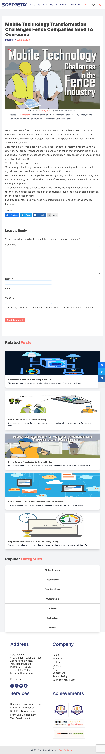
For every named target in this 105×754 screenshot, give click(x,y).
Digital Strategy (52, 570)
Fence (82, 114)
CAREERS (76, 4)
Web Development (20, 718)
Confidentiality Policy (63, 680)
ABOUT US (34, 4)
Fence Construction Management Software (44, 118)
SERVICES (61, 4)
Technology (24, 114)
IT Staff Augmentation (22, 707)
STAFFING (48, 4)
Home (55, 655)
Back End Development (23, 711)
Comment (11, 244)
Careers (56, 665)
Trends (52, 627)
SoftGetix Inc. (66, 750)
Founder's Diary (52, 589)
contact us (24, 200)
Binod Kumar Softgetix (66, 110)
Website (9, 298)
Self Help (52, 608)
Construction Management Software (56, 114)
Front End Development (23, 714)
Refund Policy (59, 676)
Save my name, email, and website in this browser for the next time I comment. (51, 307)
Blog (54, 669)
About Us (57, 658)
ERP (76, 114)
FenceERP (70, 118)
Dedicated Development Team (26, 704)
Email (9, 288)
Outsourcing (52, 598)
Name (9, 278)
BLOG (87, 4)
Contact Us (58, 672)
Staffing (56, 662)
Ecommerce (52, 579)
